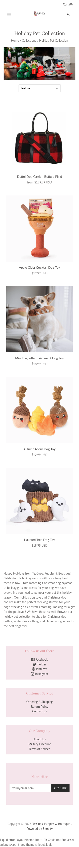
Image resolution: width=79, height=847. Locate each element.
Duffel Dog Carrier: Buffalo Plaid (39, 176)
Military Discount (39, 744)
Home (15, 40)
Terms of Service (39, 749)
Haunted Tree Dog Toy (39, 540)
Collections (29, 40)
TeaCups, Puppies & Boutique (51, 824)
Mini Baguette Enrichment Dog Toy (39, 358)
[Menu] (8, 14)
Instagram (41, 674)
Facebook (41, 659)
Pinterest (41, 669)
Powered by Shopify (40, 828)
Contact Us (39, 711)
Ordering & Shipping (39, 702)
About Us (39, 739)
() (68, 4)
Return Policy (39, 706)
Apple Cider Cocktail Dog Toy (39, 267)
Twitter (41, 664)
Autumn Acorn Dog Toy (39, 449)
